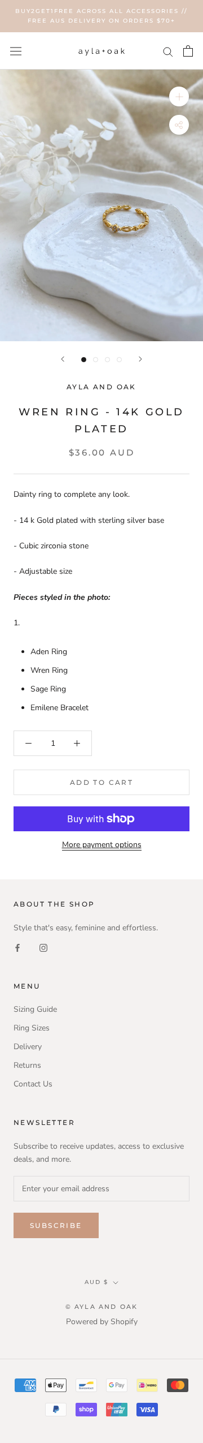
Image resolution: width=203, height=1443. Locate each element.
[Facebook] (17, 947)
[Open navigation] (15, 50)
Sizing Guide (35, 1009)
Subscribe (56, 1225)
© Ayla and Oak (101, 1307)
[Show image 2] (95, 359)
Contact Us (33, 1084)
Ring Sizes (32, 1028)
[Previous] (62, 359)
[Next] (140, 359)
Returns (27, 1065)
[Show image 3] (107, 359)
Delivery (28, 1046)
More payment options (102, 844)
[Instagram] (43, 947)
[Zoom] (179, 96)
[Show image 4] (119, 359)
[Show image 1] (83, 359)
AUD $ (96, 1282)
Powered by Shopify (102, 1321)
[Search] (168, 51)
